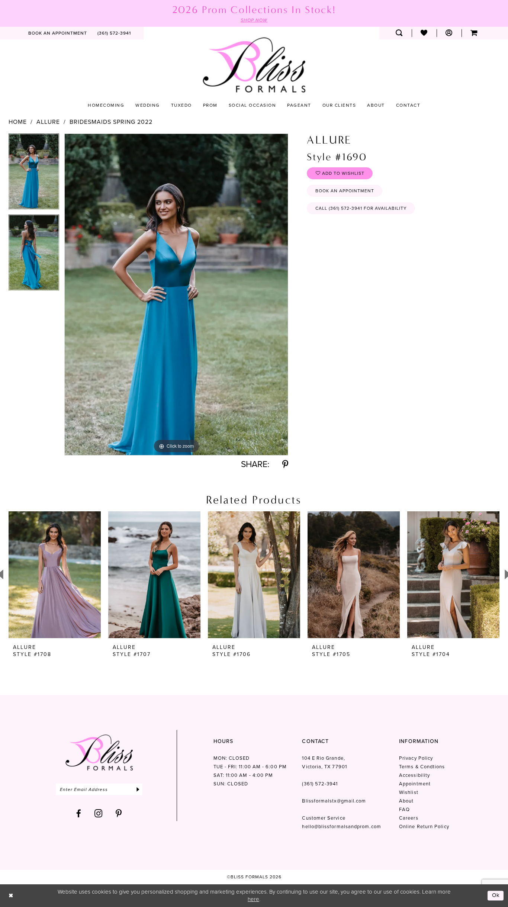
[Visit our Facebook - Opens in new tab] (78, 813)
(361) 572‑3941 (320, 783)
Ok (496, 895)
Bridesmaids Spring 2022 (111, 122)
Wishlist (408, 792)
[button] (449, 33)
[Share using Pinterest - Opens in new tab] (285, 464)
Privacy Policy (416, 758)
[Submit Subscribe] (137, 789)
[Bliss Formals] (254, 65)
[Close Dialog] (10, 895)
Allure (48, 122)
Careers (408, 817)
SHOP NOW (254, 20)
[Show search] (399, 33)
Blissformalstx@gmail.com (334, 800)
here (253, 899)
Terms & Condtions (422, 766)
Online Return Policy (424, 826)
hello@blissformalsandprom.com (341, 826)
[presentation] (55, 574)
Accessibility (414, 775)
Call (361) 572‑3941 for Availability (361, 208)
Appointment (415, 783)
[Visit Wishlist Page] (424, 33)
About (406, 800)
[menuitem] (57, 33)
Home (18, 122)
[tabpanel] (34, 174)
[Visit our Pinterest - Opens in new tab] (119, 813)
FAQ (404, 809)
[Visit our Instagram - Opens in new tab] (98, 813)
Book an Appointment (344, 190)
